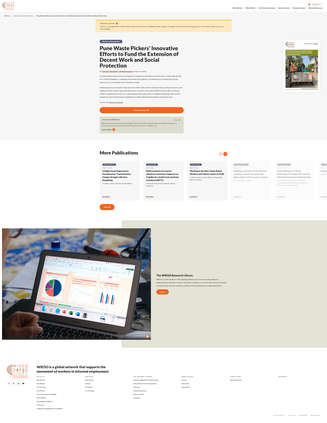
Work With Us (41, 398)
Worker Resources (315, 8)
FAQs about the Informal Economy (145, 383)
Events (184, 380)
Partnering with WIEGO (45, 401)
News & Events (283, 8)
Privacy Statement (279, 415)
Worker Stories (138, 394)
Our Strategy (89, 391)
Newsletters (186, 387)
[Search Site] (309, 4)
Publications (235, 376)
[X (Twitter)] (9, 383)
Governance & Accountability (46, 394)
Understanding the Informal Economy (146, 380)
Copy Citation (107, 130)
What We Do (250, 8)
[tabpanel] (76, 284)
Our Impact (89, 387)
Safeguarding (303, 415)
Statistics (136, 387)
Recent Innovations (139, 391)
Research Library (299, 8)
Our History (41, 391)
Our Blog (136, 398)
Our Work (89, 376)
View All (107, 207)
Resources (283, 376)
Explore (162, 292)
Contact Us (40, 405)
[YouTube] (23, 383)
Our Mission (41, 383)
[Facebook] (14, 383)
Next (225, 154)
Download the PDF (124, 110)
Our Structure (41, 387)
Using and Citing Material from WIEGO (50, 408)
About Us (40, 376)
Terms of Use (292, 415)
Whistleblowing (315, 415)
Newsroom (185, 383)
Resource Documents (116, 102)
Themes (87, 383)
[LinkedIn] (18, 383)
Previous (221, 154)
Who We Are (237, 8)
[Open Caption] (147, 336)
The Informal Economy (266, 8)
